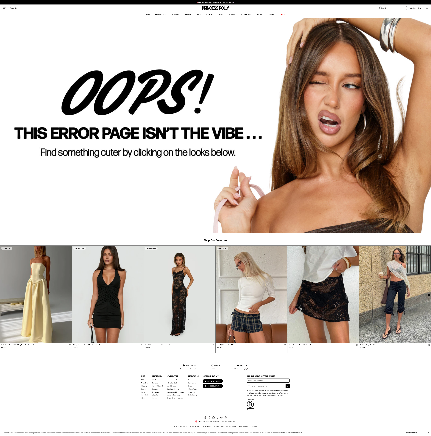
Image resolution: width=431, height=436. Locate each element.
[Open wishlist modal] (69, 345)
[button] (427, 8)
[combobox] (249, 386)
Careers (155, 398)
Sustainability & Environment (175, 392)
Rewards (155, 383)
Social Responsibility (173, 380)
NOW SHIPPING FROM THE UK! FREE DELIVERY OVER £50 (215, 2)
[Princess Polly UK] (215, 8)
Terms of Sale (195, 426)
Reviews (155, 389)
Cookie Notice (244, 426)
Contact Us (191, 380)
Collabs (190, 386)
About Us (155, 395)
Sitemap (254, 426)
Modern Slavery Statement (175, 398)
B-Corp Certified (172, 383)
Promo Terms (219, 426)
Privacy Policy (273, 395)
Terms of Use (207, 426)
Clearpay (144, 398)
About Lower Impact (173, 389)
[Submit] (288, 386)
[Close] (428, 432)
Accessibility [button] (192, 392)
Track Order (145, 383)
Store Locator (192, 383)
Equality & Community (173, 395)
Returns (143, 389)
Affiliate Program (193, 389)
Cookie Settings (193, 395)
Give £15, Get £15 (157, 386)
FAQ (142, 380)
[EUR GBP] (5, 8)
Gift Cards (155, 380)
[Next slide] (428, 295)
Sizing (143, 392)
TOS (281, 395)
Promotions (155, 392)
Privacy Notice (231, 426)
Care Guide (144, 395)
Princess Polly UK (181, 426)
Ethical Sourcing (172, 386)
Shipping (144, 386)
